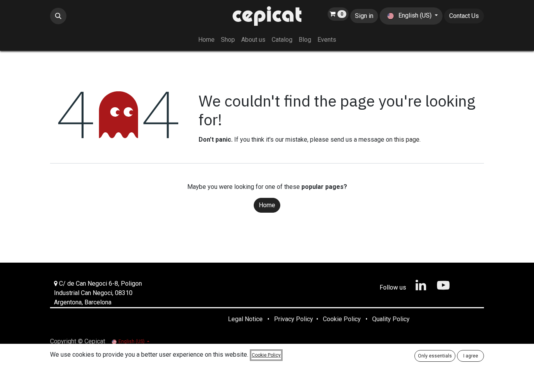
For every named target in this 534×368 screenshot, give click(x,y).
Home (267, 205)
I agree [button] (470, 356)
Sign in (364, 16)
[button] (58, 16)
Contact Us (464, 16)
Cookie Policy (266, 355)
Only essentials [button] (435, 356)
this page (406, 139)
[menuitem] (206, 40)
